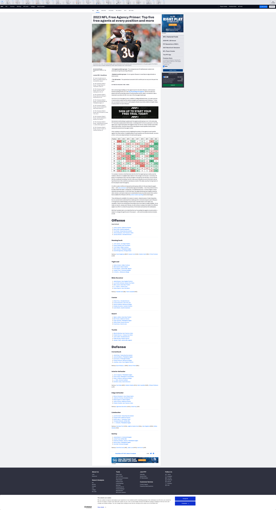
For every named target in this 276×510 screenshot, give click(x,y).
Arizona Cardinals (123, 380)
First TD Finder (119, 476)
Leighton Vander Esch (133, 426)
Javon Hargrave (118, 374)
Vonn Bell (116, 444)
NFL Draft (119, 10)
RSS (168, 485)
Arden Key (133, 406)
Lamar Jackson (117, 227)
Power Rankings (119, 483)
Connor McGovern (118, 302)
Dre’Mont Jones (118, 381)
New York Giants (126, 245)
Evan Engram (117, 268)
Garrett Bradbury (118, 304)
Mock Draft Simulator (121, 492)
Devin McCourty (120, 447)
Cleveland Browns (126, 234)
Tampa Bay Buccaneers (126, 231)
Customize (184, 503)
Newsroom (94, 476)
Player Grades (119, 479)
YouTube (169, 478)
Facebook (169, 479)
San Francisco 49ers (128, 232)
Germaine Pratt (120, 426)
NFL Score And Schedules (122, 478)
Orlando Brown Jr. (118, 335)
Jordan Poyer (117, 439)
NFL (2, 1)
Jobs (93, 474)
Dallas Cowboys (124, 247)
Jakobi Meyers (117, 281)
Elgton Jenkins (117, 317)
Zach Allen (118, 385)
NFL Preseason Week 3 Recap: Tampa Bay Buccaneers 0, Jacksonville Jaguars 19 (100, 123)
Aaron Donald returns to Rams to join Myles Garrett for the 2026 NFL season (100, 80)
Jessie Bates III (118, 437)
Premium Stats (119, 481)
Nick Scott (140, 447)
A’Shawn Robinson (153, 385)
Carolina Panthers (127, 306)
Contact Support (144, 484)
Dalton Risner (117, 322)
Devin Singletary (120, 254)
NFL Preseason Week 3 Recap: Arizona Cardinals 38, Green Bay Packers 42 (99, 107)
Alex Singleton (146, 426)
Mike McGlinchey (118, 333)
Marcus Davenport (118, 396)
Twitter (169, 474)
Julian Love (130, 447)
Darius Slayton (117, 288)
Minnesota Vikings (124, 272)
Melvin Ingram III (118, 399)
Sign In (272, 6)
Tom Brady (116, 231)
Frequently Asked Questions (146, 486)
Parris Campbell (130, 291)
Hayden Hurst (117, 270)
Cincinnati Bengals (126, 270)
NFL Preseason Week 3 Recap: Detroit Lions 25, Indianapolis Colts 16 (99, 91)
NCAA (2, 3)
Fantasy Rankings (120, 488)
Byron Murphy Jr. (120, 365)
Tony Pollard (117, 247)
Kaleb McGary (117, 338)
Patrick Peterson (118, 360)
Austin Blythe (117, 307)
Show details (101, 507)
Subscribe (142, 474)
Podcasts (169, 483)
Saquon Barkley (117, 245)
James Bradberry (118, 357)
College (111, 10)
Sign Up (173, 85)
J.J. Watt (116, 380)
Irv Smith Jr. (116, 272)
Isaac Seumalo (117, 320)
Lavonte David (117, 415)
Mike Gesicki (117, 266)
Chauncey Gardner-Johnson (121, 440)
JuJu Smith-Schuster (119, 283)
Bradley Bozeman (118, 306)
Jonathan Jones (118, 362)
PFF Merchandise (144, 478)
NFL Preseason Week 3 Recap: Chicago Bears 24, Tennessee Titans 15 (99, 85)
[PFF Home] (2, 6)
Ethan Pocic (117, 301)
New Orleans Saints (129, 396)
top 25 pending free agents (136, 91)
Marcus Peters (132, 365)
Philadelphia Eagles (126, 249)
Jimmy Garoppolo (118, 232)
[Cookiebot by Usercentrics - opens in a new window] (88, 507)
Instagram (169, 476)
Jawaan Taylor (117, 340)
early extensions (122, 187)
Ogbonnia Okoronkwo (121, 406)
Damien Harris (142, 254)
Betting (131, 10)
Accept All (185, 498)
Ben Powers (117, 318)
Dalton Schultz (117, 265)
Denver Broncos (125, 322)
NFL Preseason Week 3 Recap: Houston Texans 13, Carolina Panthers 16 (99, 129)
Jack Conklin (117, 336)
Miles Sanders (117, 249)
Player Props (119, 474)
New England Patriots (127, 281)
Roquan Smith (117, 417)
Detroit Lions (124, 286)
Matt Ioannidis (141, 385)
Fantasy (103, 10)
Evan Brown (117, 324)
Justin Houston (117, 401)
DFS (125, 10)
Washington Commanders (127, 376)
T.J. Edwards (117, 422)
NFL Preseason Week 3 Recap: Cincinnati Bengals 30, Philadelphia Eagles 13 (100, 101)
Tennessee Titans (125, 419)
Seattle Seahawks (124, 229)
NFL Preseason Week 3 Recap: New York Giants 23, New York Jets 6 (100, 112)
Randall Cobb (119, 291)
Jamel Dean (117, 355)
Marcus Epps (117, 442)
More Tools (173, 70)
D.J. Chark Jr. (117, 286)
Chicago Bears (127, 250)
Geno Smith (116, 229)
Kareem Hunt (131, 254)
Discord (169, 481)
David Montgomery (118, 250)
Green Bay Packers (125, 284)
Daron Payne (117, 376)
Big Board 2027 (119, 490)
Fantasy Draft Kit (120, 487)
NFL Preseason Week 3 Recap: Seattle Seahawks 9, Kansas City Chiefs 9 (99, 118)
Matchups (118, 485)
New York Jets (127, 302)
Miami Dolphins (124, 266)
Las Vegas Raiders (125, 243)
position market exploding (136, 194)
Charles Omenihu (118, 403)
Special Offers (143, 476)
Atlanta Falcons (125, 338)
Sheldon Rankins (129, 385)
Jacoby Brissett (118, 234)
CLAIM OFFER (263, 6)
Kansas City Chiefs (129, 283)
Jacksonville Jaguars (126, 268)
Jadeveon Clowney (118, 398)
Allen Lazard (117, 284)
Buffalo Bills (127, 421)
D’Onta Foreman (153, 254)
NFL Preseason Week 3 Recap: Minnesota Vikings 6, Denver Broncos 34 (99, 96)
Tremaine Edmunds (118, 421)
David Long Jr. (117, 419)
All (93, 10)
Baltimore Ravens (126, 227)
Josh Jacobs (117, 243)
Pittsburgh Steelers (125, 358)
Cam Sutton (117, 358)
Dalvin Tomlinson (118, 378)
